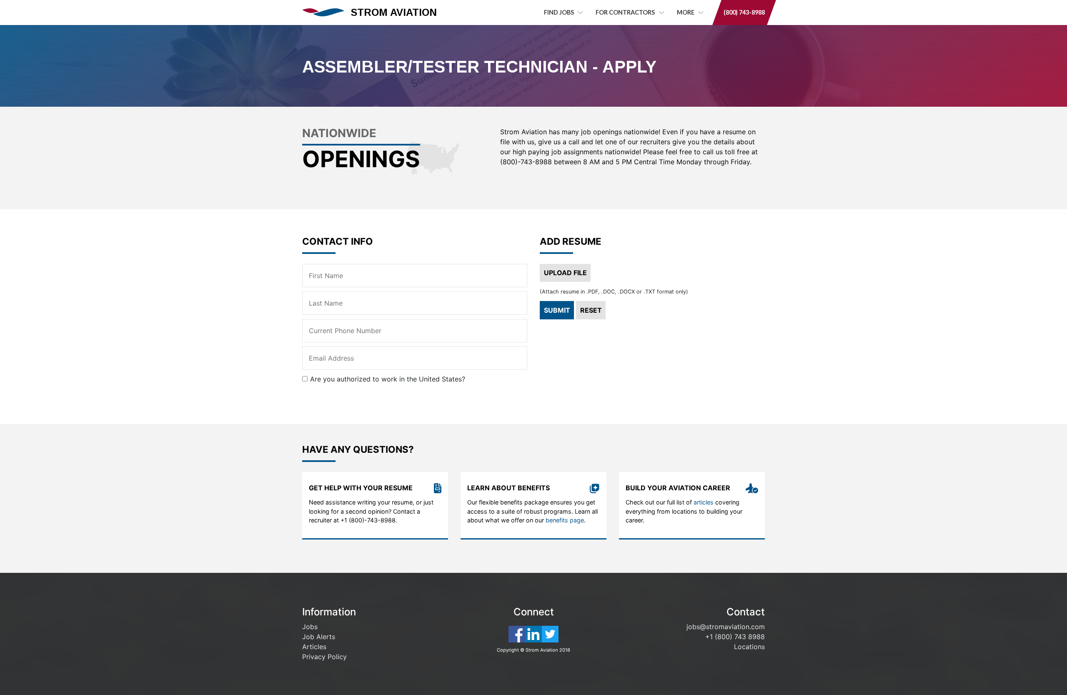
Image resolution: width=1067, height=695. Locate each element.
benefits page (565, 520)
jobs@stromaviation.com (725, 626)
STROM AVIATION (394, 12)
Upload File (565, 272)
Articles (314, 646)
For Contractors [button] (626, 12)
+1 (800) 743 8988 (735, 636)
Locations (749, 646)
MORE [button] (686, 12)
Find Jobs (559, 12)
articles (704, 502)
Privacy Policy (324, 656)
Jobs (310, 626)
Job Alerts (318, 636)
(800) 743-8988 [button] (744, 12)
